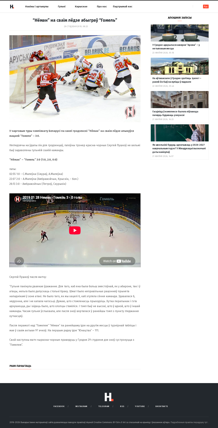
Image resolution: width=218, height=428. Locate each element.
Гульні (61, 6)
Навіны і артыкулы (36, 6)
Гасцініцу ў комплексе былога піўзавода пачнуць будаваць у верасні (175, 113)
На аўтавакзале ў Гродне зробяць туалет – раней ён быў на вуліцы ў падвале (176, 80)
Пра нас (102, 6)
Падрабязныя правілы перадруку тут (189, 422)
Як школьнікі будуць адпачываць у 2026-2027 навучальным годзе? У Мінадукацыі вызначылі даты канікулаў (179, 148)
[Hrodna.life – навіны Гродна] (11, 6)
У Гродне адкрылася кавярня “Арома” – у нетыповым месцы (176, 47)
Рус (206, 6)
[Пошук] (196, 6)
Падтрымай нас (122, 6)
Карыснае (81, 6)
